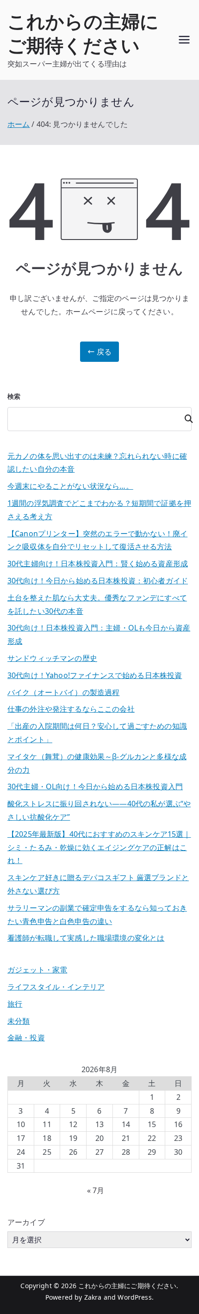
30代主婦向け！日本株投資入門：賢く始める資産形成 (97, 563)
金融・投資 (26, 1037)
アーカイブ (26, 1222)
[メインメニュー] (184, 39)
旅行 (14, 1004)
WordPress (134, 1297)
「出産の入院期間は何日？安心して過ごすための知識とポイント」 (97, 732)
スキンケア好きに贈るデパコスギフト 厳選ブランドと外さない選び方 (98, 884)
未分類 (18, 1021)
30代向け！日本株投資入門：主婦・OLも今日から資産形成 (98, 634)
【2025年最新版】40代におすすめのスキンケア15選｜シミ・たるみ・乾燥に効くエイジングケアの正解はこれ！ (99, 847)
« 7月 (96, 1190)
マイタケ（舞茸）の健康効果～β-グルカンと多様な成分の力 (97, 763)
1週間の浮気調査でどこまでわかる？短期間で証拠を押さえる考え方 (99, 510)
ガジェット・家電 (37, 970)
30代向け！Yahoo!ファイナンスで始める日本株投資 (94, 675)
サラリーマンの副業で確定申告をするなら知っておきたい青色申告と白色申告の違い (97, 914)
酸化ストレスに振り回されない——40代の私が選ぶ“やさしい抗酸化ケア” (99, 810)
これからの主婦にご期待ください (83, 33)
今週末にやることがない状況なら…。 (70, 486)
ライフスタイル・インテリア (56, 987)
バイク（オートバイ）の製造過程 (63, 692)
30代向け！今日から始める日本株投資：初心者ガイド (97, 581)
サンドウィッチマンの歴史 (52, 658)
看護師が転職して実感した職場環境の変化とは (85, 938)
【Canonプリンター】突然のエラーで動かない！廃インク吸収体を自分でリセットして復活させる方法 (97, 540)
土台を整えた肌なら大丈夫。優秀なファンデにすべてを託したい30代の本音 (97, 604)
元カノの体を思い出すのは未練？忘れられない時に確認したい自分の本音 (97, 462)
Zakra (93, 1297)
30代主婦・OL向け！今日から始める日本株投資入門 (95, 786)
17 (21, 1138)
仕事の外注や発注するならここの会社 (71, 709)
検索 (13, 396)
